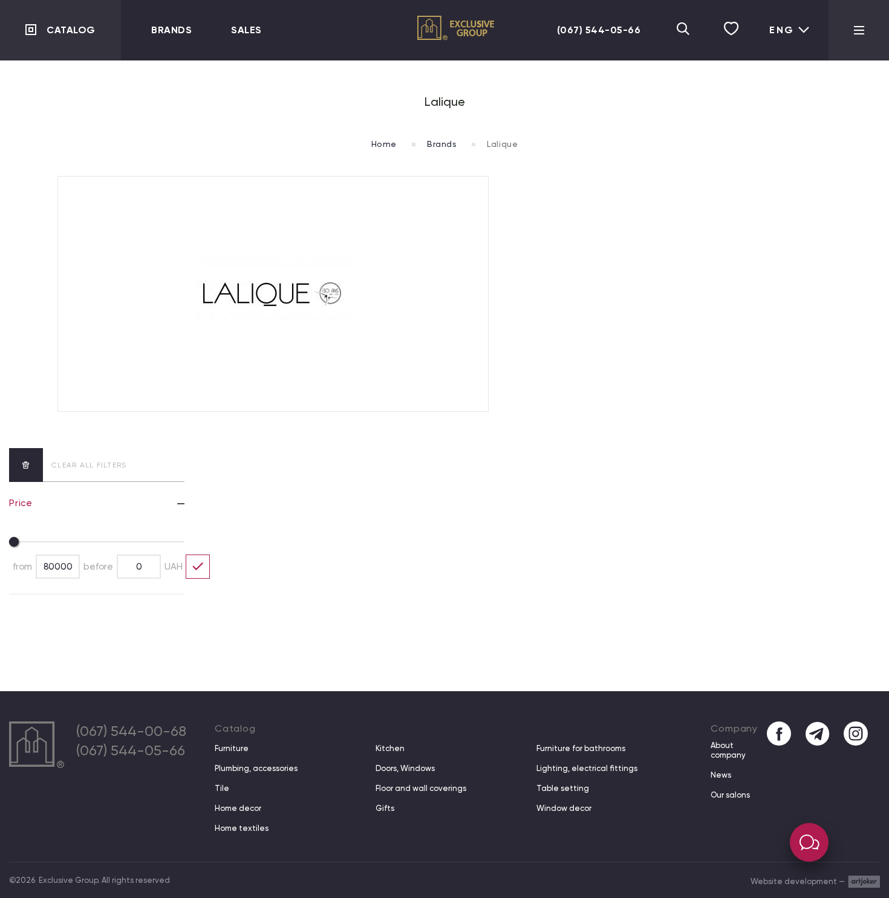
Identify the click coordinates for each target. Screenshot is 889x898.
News (721, 774)
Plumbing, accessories (256, 768)
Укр (777, 40)
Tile (222, 788)
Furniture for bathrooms (580, 748)
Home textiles (242, 828)
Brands (171, 30)
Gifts (385, 808)
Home (384, 144)
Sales (246, 30)
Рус (777, 79)
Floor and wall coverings (421, 788)
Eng (781, 30)
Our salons (730, 794)
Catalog (71, 30)
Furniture (232, 748)
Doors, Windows (405, 768)
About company (728, 750)
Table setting (562, 788)
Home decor (238, 808)
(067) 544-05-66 (599, 30)
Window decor (563, 808)
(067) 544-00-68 (131, 731)
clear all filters (88, 465)
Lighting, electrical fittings (586, 768)
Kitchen (390, 748)
